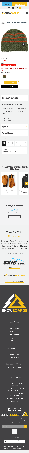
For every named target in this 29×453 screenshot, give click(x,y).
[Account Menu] (13, 7)
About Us (14, 402)
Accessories (10, 18)
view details (15, 70)
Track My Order (14, 331)
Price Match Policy (14, 367)
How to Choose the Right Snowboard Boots (14, 389)
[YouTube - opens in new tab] (19, 409)
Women (5, 18)
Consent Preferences (14, 437)
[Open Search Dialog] (9, 7)
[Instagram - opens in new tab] (14, 409)
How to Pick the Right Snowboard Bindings (14, 394)
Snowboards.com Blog (14, 398)
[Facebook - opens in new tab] (9, 409)
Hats (15, 18)
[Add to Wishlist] (19, 82)
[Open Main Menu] (24, 13)
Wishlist (14, 341)
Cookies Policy (15, 445)
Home (2, 18)
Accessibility (20, 448)
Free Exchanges (15, 334)
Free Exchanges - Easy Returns (14, 1)
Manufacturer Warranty (14, 364)
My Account (14, 328)
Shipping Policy (14, 357)
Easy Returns (14, 338)
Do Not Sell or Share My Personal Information (15, 445)
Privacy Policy (5, 445)
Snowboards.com (20, 4)
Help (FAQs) (14, 370)
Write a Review (14, 217)
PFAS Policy (13, 448)
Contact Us (14, 354)
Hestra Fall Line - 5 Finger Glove (9, 191)
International (14, 361)
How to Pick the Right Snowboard (14, 385)
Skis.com (6, 4)
